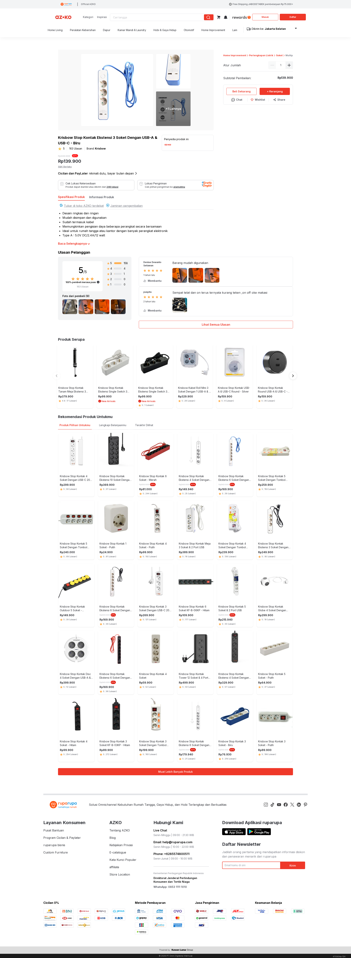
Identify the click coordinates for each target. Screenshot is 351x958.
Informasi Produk (101, 197)
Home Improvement (234, 55)
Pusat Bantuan (53, 830)
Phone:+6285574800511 (171, 854)
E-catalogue (117, 852)
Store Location (119, 874)
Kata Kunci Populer (122, 860)
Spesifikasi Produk (71, 197)
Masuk (265, 17)
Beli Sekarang (241, 91)
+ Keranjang (275, 91)
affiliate (114, 867)
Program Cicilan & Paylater (62, 838)
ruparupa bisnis (54, 845)
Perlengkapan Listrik (261, 55)
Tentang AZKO (119, 830)
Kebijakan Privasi (121, 845)
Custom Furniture (55, 852)
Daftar (293, 17)
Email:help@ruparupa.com (172, 842)
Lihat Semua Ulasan (216, 324)
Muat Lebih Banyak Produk (175, 771)
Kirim (293, 865)
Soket (279, 55)
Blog (112, 838)
